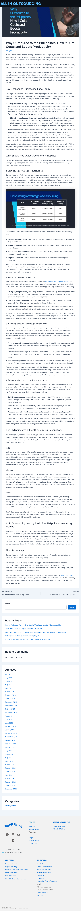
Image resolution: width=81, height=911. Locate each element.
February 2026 (10, 695)
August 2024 (9, 747)
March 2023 (9, 779)
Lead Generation (11, 873)
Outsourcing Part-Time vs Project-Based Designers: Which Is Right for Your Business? (35, 632)
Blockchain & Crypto (44, 869)
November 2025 (11, 706)
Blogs (31, 838)
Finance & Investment (44, 867)
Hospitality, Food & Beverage (47, 881)
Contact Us (33, 843)
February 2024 (10, 768)
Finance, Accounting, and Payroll (16, 869)
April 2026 (9, 688)
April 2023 (9, 775)
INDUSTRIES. (42, 860)
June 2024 (9, 754)
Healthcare (40, 878)
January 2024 (10, 772)
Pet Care (40, 895)
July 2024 (8, 751)
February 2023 (10, 782)
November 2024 (11, 737)
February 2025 (10, 726)
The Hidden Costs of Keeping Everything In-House (23, 629)
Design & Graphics (11, 864)
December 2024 (11, 733)
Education (40, 875)
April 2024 (9, 761)
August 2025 (9, 716)
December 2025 (11, 702)
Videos (31, 835)
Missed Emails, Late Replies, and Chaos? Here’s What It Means (27, 639)
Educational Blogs (59, 826)
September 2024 (11, 744)
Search (7, 604)
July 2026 (8, 678)
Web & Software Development (15, 879)
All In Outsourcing (13, 825)
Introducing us (34, 829)
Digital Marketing (11, 867)
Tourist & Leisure (42, 893)
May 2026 (8, 685)
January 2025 (10, 730)
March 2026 (9, 692)
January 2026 (10, 699)
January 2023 (10, 785)
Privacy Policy (34, 840)
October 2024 (10, 740)
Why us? (32, 826)
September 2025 (11, 712)
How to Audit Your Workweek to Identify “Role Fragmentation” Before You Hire (33, 625)
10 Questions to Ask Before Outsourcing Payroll (22, 636)
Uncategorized (10, 806)
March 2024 (9, 765)
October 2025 (10, 709)
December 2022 (11, 789)
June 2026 (9, 681)
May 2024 (8, 758)
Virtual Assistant (10, 876)
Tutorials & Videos (59, 829)
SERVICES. (9, 860)
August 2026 (9, 674)
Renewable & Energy (44, 872)
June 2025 (9, 723)
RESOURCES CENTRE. (61, 822)
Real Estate (41, 864)
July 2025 (8, 719)
